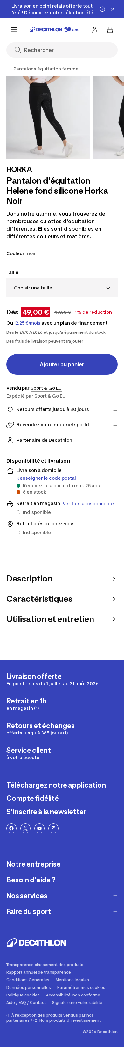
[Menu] (14, 29)
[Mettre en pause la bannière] (102, 9)
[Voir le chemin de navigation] (8, 68)
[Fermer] (112, 9)
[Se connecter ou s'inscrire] (94, 29)
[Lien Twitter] (25, 828)
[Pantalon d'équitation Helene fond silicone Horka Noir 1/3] (48, 117)
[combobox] (62, 287)
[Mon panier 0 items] (110, 29)
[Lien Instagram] (53, 828)
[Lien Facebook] (11, 828)
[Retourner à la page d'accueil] (54, 29)
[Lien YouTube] (39, 828)
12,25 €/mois (27, 323)
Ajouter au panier (62, 364)
